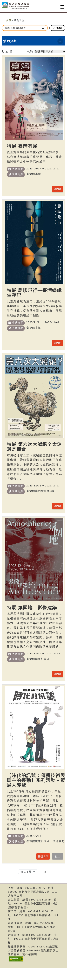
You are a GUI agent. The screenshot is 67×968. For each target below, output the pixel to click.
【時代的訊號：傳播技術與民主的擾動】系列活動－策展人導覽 (36, 780)
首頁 (8, 20)
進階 (59, 28)
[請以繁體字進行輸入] (43, 28)
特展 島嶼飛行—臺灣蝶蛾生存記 (34, 293)
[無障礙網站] (16, 961)
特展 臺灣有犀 (22, 146)
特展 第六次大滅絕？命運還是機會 (34, 447)
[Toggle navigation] (62, 7)
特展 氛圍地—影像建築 (32, 607)
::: (3, 20)
